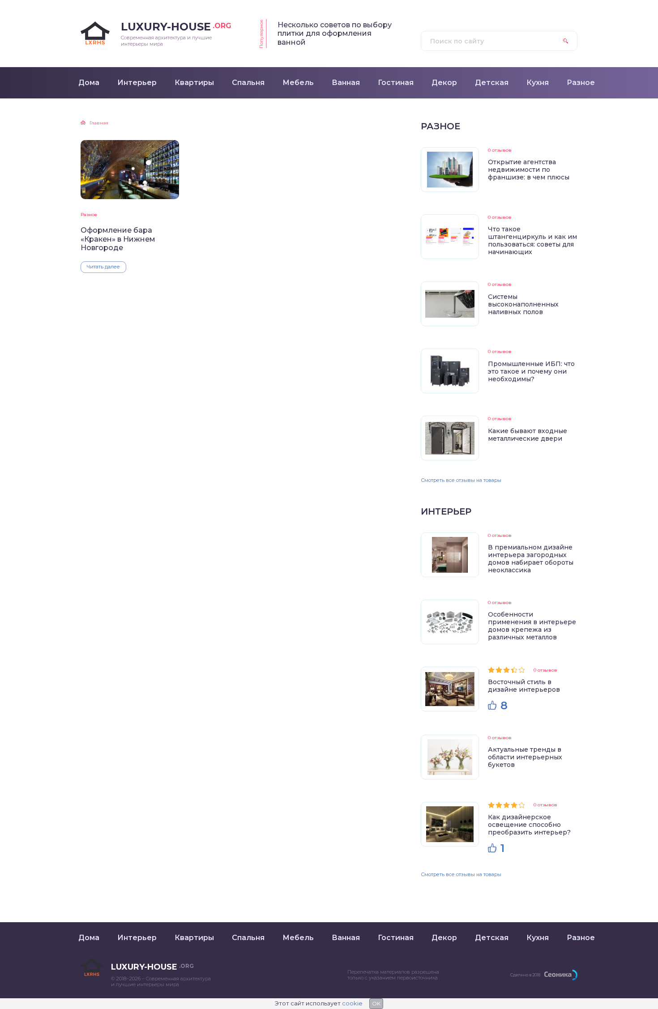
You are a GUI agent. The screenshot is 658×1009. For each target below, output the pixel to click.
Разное (89, 214)
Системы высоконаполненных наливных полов (523, 304)
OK (376, 1003)
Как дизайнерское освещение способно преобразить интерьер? (529, 824)
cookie (352, 1003)
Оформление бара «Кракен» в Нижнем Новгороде (118, 239)
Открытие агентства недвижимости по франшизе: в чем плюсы (528, 169)
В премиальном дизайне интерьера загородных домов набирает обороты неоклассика (530, 558)
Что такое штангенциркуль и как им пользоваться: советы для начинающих (532, 240)
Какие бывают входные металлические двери (527, 435)
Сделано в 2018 (525, 974)
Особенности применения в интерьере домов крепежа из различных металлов (532, 625)
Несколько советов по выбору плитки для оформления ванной (335, 34)
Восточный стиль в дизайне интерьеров (524, 686)
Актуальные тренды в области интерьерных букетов (525, 757)
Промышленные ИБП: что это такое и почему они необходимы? (531, 371)
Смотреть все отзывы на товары (461, 480)
